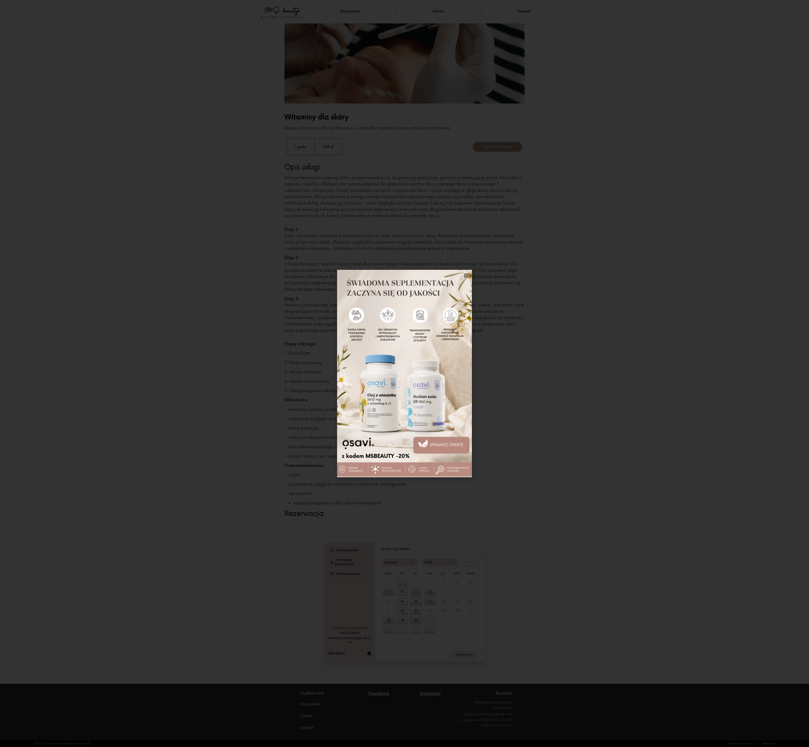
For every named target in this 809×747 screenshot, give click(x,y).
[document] (404, 373)
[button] (466, 275)
